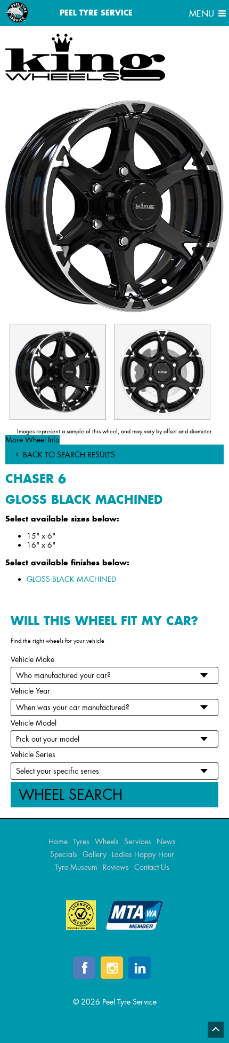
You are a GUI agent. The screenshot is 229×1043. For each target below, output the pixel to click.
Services (137, 841)
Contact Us (151, 867)
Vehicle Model (33, 723)
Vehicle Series (33, 754)
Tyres (81, 841)
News (166, 841)
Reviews (116, 867)
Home (58, 841)
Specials (63, 854)
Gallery (95, 854)
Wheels (107, 841)
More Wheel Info (32, 440)
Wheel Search (70, 794)
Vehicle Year (30, 691)
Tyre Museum (76, 867)
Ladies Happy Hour (143, 854)
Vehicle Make (32, 659)
